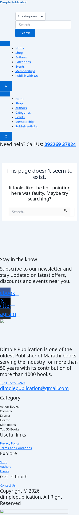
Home (19, 48)
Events (20, 66)
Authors (21, 57)
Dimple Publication (14, 2)
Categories (23, 62)
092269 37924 (60, 144)
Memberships (25, 71)
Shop (19, 52)
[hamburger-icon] (5, 43)
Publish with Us (26, 75)
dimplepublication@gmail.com (34, 388)
